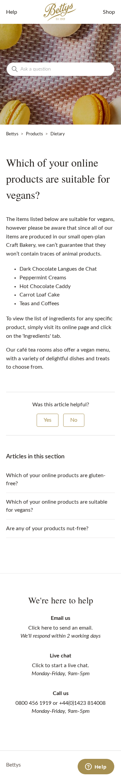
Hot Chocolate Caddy (45, 286)
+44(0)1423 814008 (82, 703)
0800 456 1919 (33, 703)
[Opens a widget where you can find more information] (95, 767)
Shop (109, 12)
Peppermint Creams (42, 277)
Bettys (12, 134)
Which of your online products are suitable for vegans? (56, 506)
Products (34, 134)
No (73, 420)
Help (11, 12)
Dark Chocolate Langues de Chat (58, 269)
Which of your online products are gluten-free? (56, 479)
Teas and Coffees (39, 303)
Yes (47, 420)
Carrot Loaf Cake (39, 294)
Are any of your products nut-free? (47, 528)
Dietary (57, 134)
